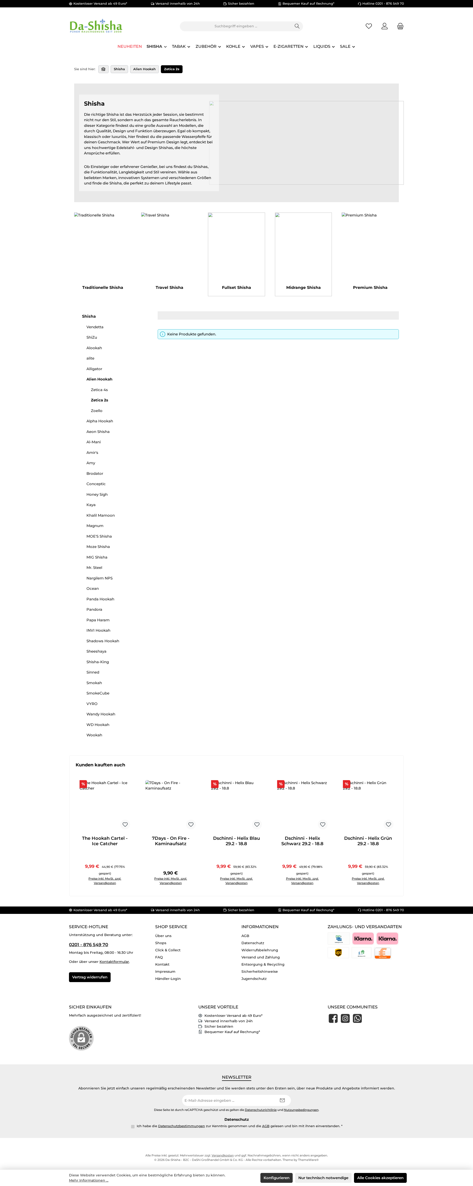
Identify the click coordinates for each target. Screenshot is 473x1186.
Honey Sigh (97, 494)
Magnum (94, 525)
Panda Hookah (100, 599)
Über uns (163, 936)
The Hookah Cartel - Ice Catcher (105, 841)
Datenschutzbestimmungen (181, 1126)
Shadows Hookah (102, 641)
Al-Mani (93, 442)
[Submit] (282, 1100)
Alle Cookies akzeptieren (380, 1177)
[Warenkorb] (399, 26)
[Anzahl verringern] (85, 881)
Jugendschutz (254, 978)
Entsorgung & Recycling (263, 964)
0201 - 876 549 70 (88, 944)
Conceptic (96, 483)
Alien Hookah (99, 379)
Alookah (94, 348)
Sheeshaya (96, 651)
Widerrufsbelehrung (259, 950)
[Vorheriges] (73, 826)
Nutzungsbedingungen (301, 1110)
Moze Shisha (98, 546)
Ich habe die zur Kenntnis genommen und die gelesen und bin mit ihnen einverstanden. (239, 1126)
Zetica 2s (99, 400)
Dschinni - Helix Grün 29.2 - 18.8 (368, 841)
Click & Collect (168, 950)
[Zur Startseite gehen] (96, 26)
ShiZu (91, 337)
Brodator (94, 473)
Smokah (94, 682)
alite (90, 358)
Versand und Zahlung (260, 957)
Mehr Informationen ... (88, 1180)
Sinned (92, 672)
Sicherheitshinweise (259, 971)
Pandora (94, 609)
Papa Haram (98, 620)
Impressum (165, 971)
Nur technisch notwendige (323, 1177)
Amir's (92, 452)
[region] (236, 825)
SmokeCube (97, 693)
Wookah (94, 735)
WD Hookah (97, 724)
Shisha (89, 316)
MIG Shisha (96, 557)
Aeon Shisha (98, 431)
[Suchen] (297, 26)
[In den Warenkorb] (122, 881)
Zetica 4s (99, 389)
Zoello (96, 410)
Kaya (91, 504)
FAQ (159, 957)
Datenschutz (252, 943)
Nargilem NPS (99, 578)
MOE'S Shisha (99, 536)
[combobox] (236, 26)
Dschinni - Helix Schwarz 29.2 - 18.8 (302, 841)
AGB (245, 936)
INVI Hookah (98, 630)
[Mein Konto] (384, 26)
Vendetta (94, 327)
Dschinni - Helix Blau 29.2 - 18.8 (236, 841)
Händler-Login (168, 978)
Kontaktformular (114, 961)
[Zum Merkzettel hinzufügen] (125, 824)
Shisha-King (97, 661)
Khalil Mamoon (100, 515)
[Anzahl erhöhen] (107, 881)
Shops (160, 943)
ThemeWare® (308, 1160)
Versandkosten (223, 1155)
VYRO (92, 703)
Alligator (94, 368)
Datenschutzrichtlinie (261, 1110)
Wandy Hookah (100, 714)
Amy (90, 463)
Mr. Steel (94, 567)
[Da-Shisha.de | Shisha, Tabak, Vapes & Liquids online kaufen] (103, 69)
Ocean (92, 588)
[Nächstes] (400, 826)
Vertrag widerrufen (89, 977)
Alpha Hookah (99, 421)
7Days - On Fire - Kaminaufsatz (170, 841)
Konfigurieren (276, 1177)
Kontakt (162, 964)
